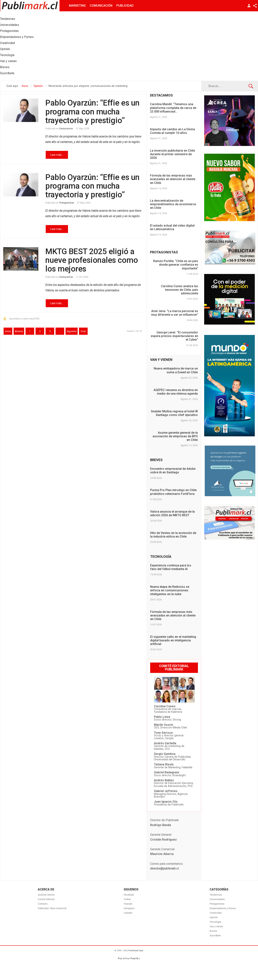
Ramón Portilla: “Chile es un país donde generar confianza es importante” (175, 264)
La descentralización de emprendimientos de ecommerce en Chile (173, 204)
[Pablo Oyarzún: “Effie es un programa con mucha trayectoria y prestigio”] (20, 110)
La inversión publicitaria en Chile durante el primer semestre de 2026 (172, 154)
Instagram (129, 908)
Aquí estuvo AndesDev (129, 958)
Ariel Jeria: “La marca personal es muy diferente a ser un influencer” (174, 312)
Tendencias (216, 894)
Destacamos (66, 128)
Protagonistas (66, 202)
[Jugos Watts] (229, 220)
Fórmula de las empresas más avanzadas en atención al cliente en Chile (172, 179)
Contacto (42, 904)
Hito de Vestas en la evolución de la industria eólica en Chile (173, 534)
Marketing (77, 5)
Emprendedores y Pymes (223, 908)
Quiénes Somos (46, 894)
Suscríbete (215, 935)
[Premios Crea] (229, 145)
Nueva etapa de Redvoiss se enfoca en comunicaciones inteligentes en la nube (169, 590)
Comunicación (101, 5)
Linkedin (128, 913)
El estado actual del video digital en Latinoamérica (172, 227)
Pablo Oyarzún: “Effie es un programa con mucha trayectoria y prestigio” (92, 111)
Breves (213, 931)
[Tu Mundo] (229, 435)
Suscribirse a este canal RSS (24, 318)
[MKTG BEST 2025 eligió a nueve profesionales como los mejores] (20, 259)
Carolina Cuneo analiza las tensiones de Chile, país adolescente (179, 289)
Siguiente (71, 331)
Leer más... (56, 154)
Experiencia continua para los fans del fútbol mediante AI (170, 567)
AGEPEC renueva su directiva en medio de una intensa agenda (176, 391)
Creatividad (216, 913)
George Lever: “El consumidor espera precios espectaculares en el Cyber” (174, 336)
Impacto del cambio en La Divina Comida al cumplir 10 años (172, 131)
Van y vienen (216, 926)
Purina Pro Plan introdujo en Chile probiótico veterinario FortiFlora (173, 491)
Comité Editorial (46, 899)
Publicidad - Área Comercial (52, 908)
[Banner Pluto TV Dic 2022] (229, 323)
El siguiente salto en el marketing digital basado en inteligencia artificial (173, 640)
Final (83, 331)
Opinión (214, 917)
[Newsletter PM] (229, 538)
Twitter (127, 899)
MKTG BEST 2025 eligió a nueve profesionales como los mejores (91, 260)
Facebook (129, 894)
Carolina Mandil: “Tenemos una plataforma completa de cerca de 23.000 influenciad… (173, 107)
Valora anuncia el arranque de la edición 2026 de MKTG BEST (172, 513)
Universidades (217, 899)
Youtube (128, 904)
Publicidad (125, 5)
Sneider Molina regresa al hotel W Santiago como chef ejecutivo (174, 413)
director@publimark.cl (164, 868)
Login (249, 5)
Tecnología (215, 922)
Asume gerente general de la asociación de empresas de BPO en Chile (175, 436)
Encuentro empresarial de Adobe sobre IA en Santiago (172, 470)
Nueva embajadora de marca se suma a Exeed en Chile (176, 370)
